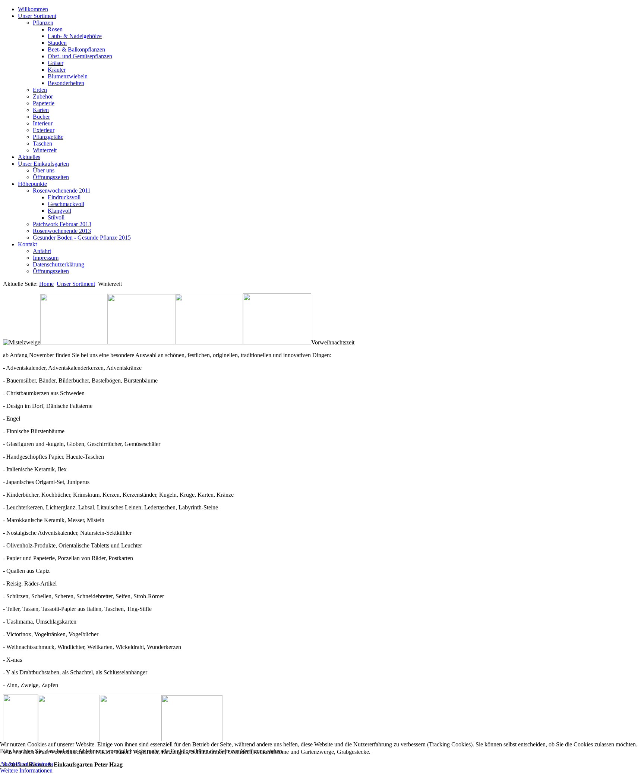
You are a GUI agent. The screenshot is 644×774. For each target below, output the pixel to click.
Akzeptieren (14, 764)
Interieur (43, 123)
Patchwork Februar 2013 (62, 224)
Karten (41, 110)
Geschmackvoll (66, 204)
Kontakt (27, 244)
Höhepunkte (32, 184)
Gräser (55, 63)
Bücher (41, 116)
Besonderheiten (66, 83)
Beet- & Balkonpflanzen (76, 49)
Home (46, 284)
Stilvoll (56, 217)
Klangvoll (59, 210)
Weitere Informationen (26, 770)
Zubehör (43, 96)
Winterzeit (45, 150)
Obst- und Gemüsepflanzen (80, 56)
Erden (40, 90)
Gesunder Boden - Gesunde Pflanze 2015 (82, 237)
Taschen (42, 143)
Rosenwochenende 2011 (62, 190)
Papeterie (43, 103)
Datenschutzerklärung (58, 264)
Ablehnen (41, 764)
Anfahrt (42, 251)
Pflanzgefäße (48, 137)
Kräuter (57, 69)
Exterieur (43, 130)
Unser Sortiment (37, 16)
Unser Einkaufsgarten (43, 163)
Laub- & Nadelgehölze (75, 36)
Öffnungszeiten (51, 177)
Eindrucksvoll (64, 197)
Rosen (55, 29)
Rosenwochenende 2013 (62, 231)
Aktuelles (29, 157)
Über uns (43, 170)
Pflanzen (43, 22)
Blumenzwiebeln (68, 76)
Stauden (57, 43)
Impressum (46, 258)
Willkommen (33, 9)
